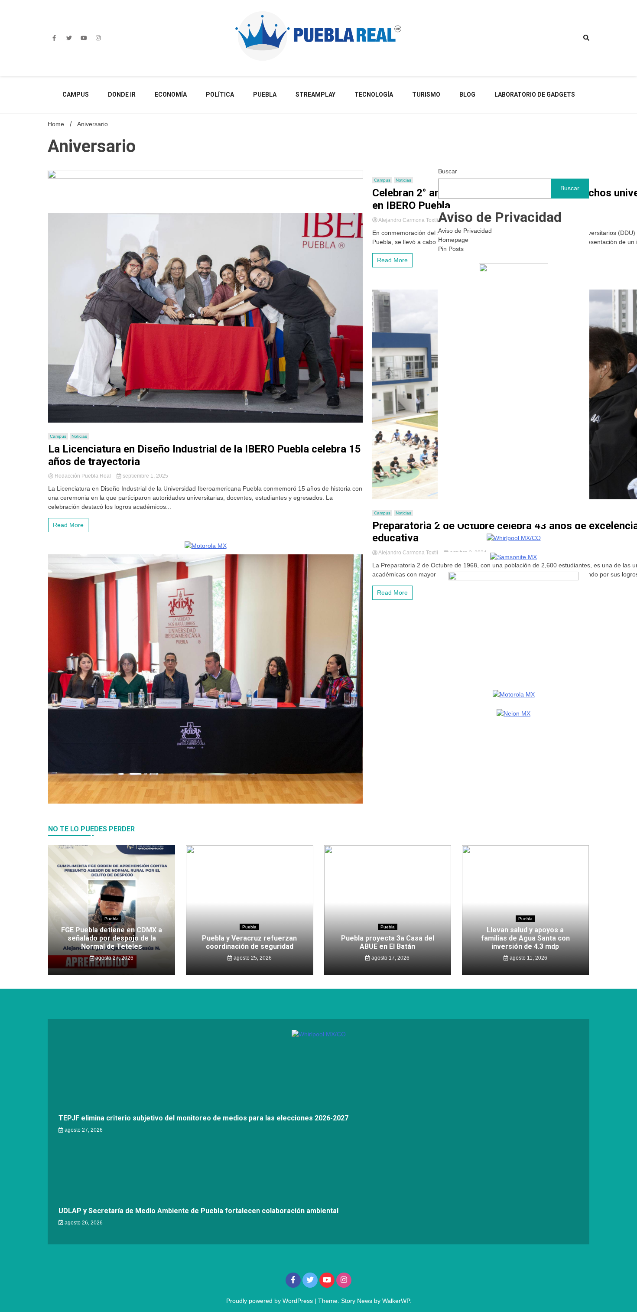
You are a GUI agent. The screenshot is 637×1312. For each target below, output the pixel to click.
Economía (171, 94)
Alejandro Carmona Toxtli (408, 220)
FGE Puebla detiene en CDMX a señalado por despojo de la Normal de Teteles (111, 938)
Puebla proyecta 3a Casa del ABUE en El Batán (387, 942)
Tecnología (373, 94)
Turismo (426, 94)
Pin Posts (451, 248)
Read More (68, 524)
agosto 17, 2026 (390, 958)
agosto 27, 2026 (113, 958)
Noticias (79, 436)
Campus (75, 94)
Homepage (453, 239)
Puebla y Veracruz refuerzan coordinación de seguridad (249, 942)
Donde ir (122, 94)
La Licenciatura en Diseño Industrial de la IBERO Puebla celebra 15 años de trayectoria (204, 455)
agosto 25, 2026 (252, 958)
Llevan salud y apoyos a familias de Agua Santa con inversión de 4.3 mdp (525, 938)
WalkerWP (396, 1300)
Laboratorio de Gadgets (534, 94)
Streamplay (315, 94)
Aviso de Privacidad (465, 230)
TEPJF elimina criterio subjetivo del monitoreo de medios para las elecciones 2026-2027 (203, 1118)
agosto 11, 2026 (527, 958)
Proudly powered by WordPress (270, 1300)
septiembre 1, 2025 (144, 476)
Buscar (447, 171)
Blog (467, 94)
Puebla (264, 94)
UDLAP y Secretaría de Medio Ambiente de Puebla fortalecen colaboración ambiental (198, 1211)
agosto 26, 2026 (83, 1223)
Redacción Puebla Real (82, 476)
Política (220, 94)
